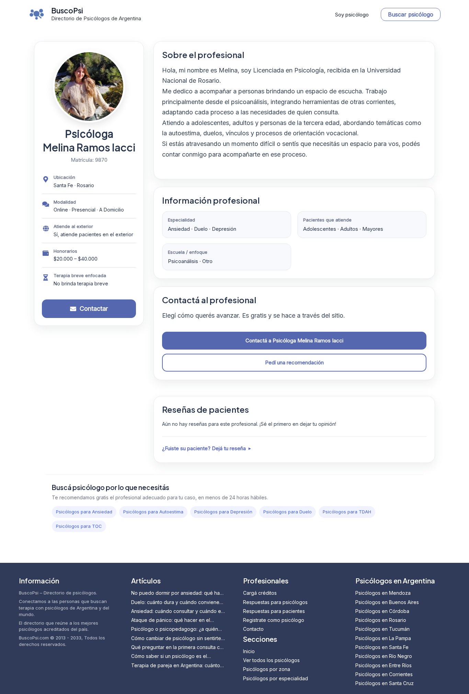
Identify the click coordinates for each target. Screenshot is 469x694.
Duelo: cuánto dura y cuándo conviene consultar (175, 602)
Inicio (249, 651)
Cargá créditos (260, 593)
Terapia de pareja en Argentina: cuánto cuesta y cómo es (175, 665)
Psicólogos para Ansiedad (84, 511)
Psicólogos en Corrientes (384, 674)
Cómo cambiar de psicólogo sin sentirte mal (176, 638)
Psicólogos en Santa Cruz (384, 683)
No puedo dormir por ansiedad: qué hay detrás (176, 593)
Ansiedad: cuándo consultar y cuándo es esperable (177, 611)
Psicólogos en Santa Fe (382, 647)
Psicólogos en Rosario (380, 620)
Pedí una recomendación (294, 362)
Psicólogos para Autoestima (153, 511)
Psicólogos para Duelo (287, 511)
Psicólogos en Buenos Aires (387, 602)
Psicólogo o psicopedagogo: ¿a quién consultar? (174, 629)
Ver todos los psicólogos (271, 660)
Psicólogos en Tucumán (382, 629)
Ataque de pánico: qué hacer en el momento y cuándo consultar (170, 620)
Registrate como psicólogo (273, 620)
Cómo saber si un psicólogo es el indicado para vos (169, 656)
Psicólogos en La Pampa (383, 638)
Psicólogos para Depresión (223, 511)
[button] (411, 14)
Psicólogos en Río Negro (383, 656)
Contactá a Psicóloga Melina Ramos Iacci (294, 340)
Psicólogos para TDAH (347, 511)
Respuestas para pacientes (274, 611)
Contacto (253, 629)
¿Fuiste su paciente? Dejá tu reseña (204, 448)
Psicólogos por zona (266, 669)
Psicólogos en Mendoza (383, 593)
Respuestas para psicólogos (275, 602)
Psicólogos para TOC (79, 526)
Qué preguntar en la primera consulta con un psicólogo (178, 647)
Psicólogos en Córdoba (382, 611)
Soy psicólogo (352, 14)
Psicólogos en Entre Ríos (383, 665)
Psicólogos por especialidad (275, 678)
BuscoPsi (67, 10)
